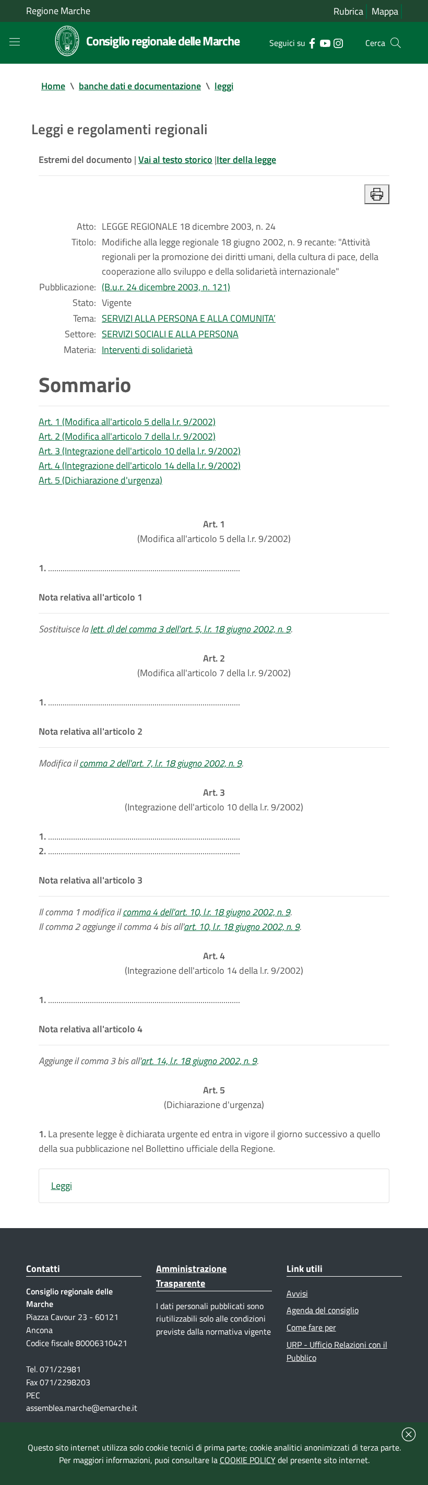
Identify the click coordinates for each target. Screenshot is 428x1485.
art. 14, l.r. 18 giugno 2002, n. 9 (199, 1061)
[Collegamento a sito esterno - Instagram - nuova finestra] (337, 42)
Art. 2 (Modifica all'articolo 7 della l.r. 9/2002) (127, 436)
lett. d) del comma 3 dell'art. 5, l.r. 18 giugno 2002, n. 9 (190, 629)
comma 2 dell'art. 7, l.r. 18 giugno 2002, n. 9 (160, 763)
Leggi (61, 1185)
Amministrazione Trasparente (191, 1276)
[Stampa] (376, 194)
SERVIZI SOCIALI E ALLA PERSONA (170, 334)
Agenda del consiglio (323, 1310)
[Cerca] (395, 43)
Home (53, 86)
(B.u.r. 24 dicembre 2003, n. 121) (166, 287)
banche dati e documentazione (140, 86)
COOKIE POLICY (248, 1460)
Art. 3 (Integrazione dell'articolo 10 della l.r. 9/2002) (140, 451)
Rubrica (348, 11)
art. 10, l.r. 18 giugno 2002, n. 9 (242, 927)
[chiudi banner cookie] (408, 1434)
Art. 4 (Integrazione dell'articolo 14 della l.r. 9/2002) (140, 465)
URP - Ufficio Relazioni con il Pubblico (337, 1351)
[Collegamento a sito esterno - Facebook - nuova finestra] (311, 42)
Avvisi (297, 1293)
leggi (224, 86)
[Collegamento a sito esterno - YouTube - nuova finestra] (324, 42)
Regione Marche (58, 11)
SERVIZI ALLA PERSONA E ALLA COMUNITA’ (189, 318)
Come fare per (311, 1327)
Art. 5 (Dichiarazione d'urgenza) (100, 480)
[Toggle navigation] (14, 42)
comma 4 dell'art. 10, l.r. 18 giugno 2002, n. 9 (206, 912)
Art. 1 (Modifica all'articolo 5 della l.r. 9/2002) (127, 422)
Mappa (385, 11)
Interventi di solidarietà (147, 350)
